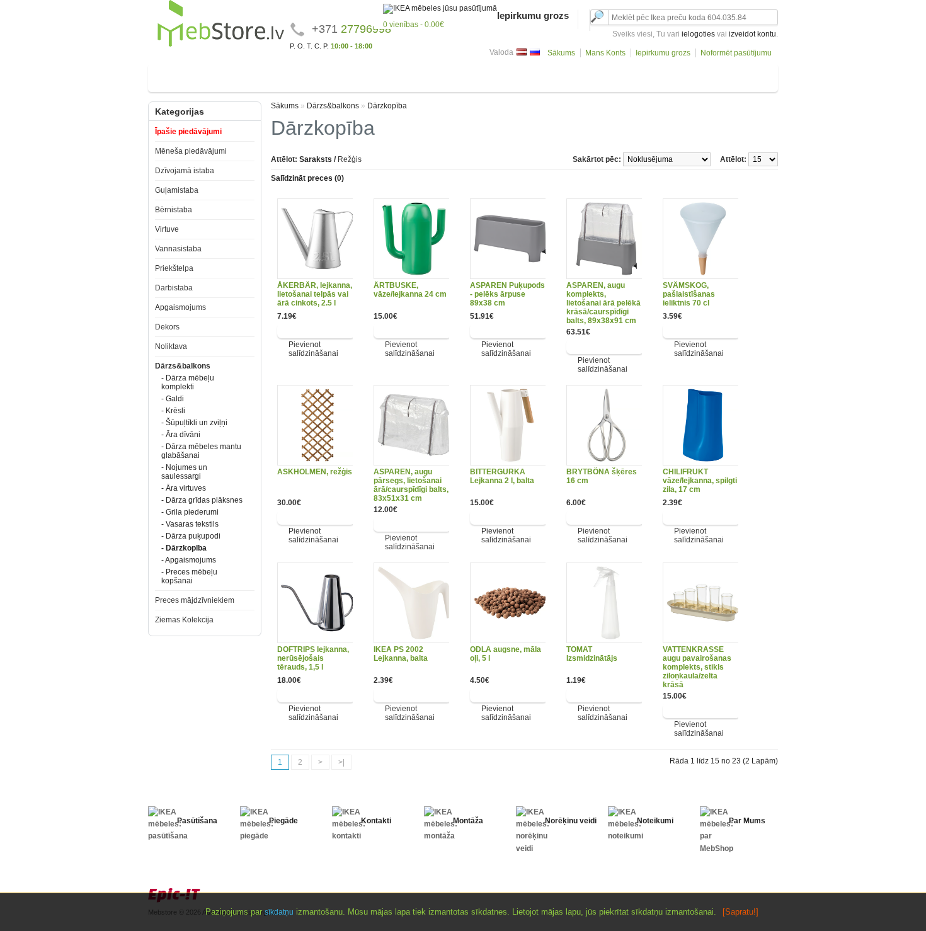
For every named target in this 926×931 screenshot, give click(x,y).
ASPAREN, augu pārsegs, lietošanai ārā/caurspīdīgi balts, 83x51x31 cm (411, 485)
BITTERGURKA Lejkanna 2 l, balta (502, 476)
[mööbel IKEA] (220, 44)
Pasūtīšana (197, 820)
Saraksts (315, 159)
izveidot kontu (752, 34)
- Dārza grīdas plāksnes (202, 500)
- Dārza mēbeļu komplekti (187, 382)
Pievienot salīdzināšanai (313, 349)
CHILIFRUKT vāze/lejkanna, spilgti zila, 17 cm (700, 480)
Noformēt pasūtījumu (736, 53)
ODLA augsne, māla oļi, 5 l (505, 654)
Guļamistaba (257, 75)
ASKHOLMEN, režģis (314, 471)
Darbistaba (520, 75)
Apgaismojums (581, 75)
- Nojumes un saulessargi (184, 472)
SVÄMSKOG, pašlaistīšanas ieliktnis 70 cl (689, 294)
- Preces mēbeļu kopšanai (189, 576)
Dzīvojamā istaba (189, 75)
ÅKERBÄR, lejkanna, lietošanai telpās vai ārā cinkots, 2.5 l (314, 294)
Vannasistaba (409, 75)
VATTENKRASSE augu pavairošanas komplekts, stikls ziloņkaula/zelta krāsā (697, 667)
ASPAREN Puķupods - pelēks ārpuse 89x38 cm (507, 294)
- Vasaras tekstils (190, 524)
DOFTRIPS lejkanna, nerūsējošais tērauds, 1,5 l (313, 658)
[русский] (535, 52)
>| (341, 762)
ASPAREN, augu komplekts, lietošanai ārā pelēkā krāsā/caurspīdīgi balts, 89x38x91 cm (603, 303)
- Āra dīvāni (180, 434)
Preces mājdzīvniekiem (194, 600)
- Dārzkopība (184, 548)
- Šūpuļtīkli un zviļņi (194, 422)
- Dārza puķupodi (190, 536)
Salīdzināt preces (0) (307, 178)
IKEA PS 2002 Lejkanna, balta (401, 654)
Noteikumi (655, 820)
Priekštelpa (467, 75)
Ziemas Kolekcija (184, 619)
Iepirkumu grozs (663, 53)
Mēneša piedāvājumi (191, 151)
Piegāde (283, 820)
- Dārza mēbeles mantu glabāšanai (201, 451)
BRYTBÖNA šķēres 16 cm (601, 476)
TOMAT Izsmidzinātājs (591, 654)
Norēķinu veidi (571, 820)
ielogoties (698, 34)
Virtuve (359, 75)
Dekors (634, 75)
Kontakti (376, 820)
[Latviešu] (522, 52)
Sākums (561, 53)
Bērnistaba (313, 75)
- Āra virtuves (183, 488)
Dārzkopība (387, 105)
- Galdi (172, 398)
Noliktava (677, 75)
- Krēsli (173, 410)
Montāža (468, 820)
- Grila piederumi (190, 512)
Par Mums (747, 820)
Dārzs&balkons (735, 75)
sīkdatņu (279, 912)
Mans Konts (605, 53)
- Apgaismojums (188, 560)
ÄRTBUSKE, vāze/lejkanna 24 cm (410, 290)
